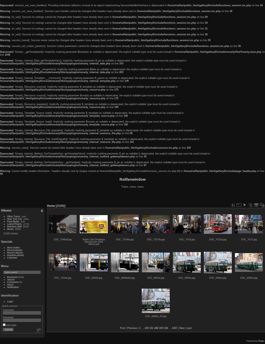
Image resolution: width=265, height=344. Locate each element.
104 (166, 328)
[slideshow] (244, 204)
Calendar (12, 257)
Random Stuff (14, 226)
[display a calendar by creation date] (262, 204)
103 (161, 328)
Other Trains (13, 216)
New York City (14, 219)
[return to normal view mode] (250, 204)
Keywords (12, 277)
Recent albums (15, 252)
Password (8, 317)
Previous (132, 328)
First (122, 328)
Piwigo (261, 341)
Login (10, 301)
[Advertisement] (132, 196)
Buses (10, 229)
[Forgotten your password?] (38, 330)
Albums (6, 210)
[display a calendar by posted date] (256, 204)
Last (189, 328)
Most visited (13, 247)
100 (147, 328)
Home (51, 205)
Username (8, 310)
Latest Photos (14, 224)
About (10, 284)
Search (11, 279)
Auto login (10, 325)
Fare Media (13, 221)
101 (151, 328)
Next (182, 328)
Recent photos (15, 250)
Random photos (15, 255)
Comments (13, 282)
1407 (174, 328)
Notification (13, 287)
